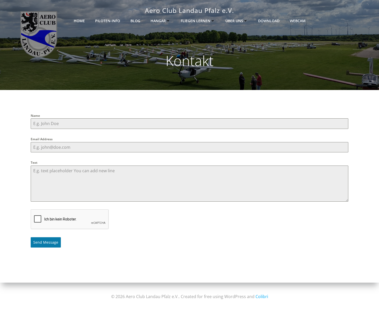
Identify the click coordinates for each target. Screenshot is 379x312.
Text (34, 162)
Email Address (42, 139)
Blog (135, 20)
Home (79, 20)
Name (35, 115)
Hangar (158, 20)
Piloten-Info (107, 20)
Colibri (262, 296)
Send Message (45, 242)
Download (268, 20)
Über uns (234, 20)
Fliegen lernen (195, 20)
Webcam (298, 20)
